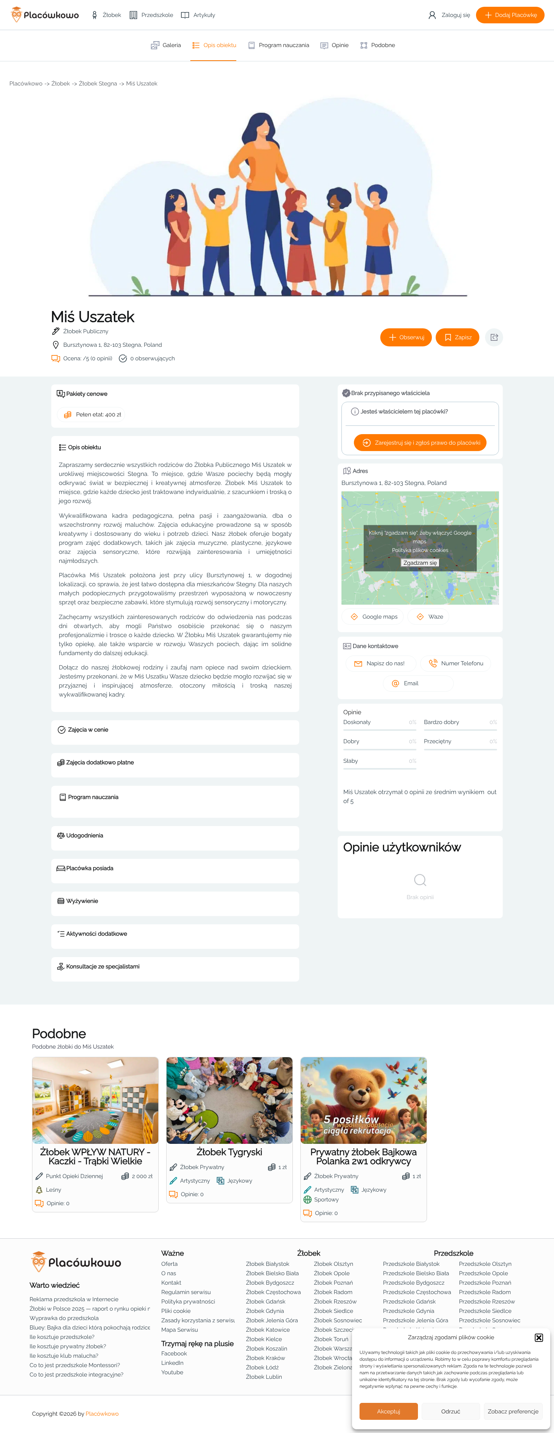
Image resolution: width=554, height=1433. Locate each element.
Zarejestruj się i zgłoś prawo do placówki (427, 442)
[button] (539, 1338)
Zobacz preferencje (513, 1411)
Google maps (380, 616)
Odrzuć (450, 1411)
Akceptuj (388, 1411)
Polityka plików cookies (420, 550)
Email (411, 683)
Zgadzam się (420, 562)
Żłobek (61, 83)
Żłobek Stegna (98, 83)
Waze (436, 616)
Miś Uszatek (142, 83)
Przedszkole (454, 1253)
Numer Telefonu (462, 663)
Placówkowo (26, 83)
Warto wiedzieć (54, 1285)
